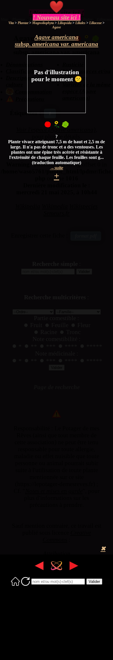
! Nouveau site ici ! (57, 17)
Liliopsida (65, 23)
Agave (56, 27)
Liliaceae (95, 23)
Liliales (80, 23)
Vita (11, 23)
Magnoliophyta (43, 23)
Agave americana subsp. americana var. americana (56, 40)
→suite (56, 167)
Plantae (23, 23)
